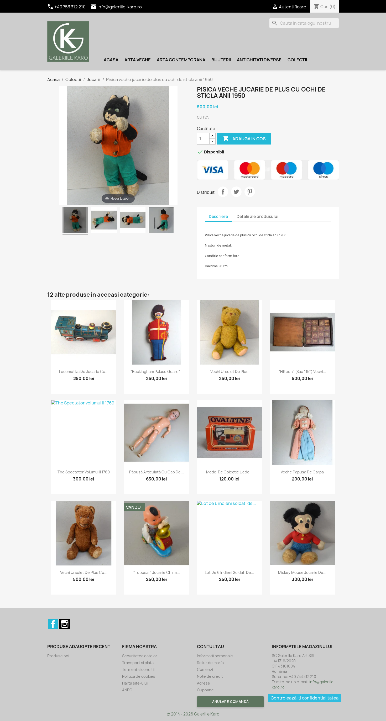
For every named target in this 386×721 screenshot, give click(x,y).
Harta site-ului (135, 683)
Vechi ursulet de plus (229, 371)
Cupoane (205, 689)
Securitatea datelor (139, 655)
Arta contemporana (181, 60)
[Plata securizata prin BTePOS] (268, 170)
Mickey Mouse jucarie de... (302, 572)
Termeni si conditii (138, 669)
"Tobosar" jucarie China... (156, 572)
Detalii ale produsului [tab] (257, 216)
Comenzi (205, 669)
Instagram (64, 624)
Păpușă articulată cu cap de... (156, 471)
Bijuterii (221, 60)
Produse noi (58, 655)
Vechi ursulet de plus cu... (83, 572)
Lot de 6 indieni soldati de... (229, 572)
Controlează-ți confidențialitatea (304, 698)
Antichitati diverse (259, 60)
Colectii (297, 60)
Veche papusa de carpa (302, 471)
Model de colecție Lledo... (229, 471)
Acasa (111, 60)
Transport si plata (138, 662)
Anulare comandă (230, 701)
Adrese (203, 683)
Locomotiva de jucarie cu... (83, 371)
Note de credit (210, 676)
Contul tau (210, 646)
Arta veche (137, 60)
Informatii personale (215, 655)
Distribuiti (223, 191)
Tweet (236, 191)
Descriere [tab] (218, 216)
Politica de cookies (138, 676)
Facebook (53, 624)
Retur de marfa (210, 662)
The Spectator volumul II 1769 (84, 471)
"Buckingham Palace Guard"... (156, 371)
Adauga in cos (244, 138)
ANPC (127, 689)
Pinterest (249, 191)
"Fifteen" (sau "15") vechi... (302, 371)
